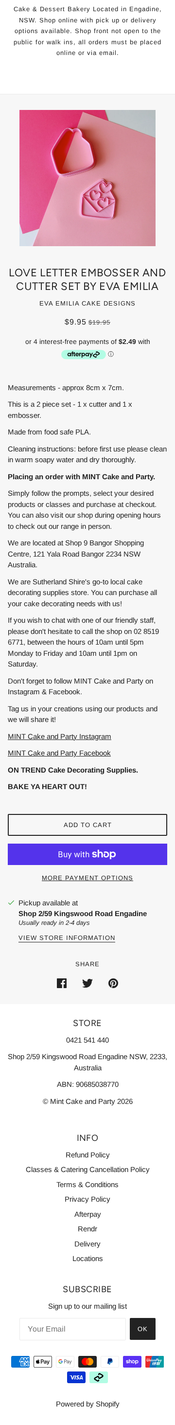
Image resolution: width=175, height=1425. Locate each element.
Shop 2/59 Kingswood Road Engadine (82, 913)
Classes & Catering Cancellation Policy (88, 1169)
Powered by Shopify (88, 1404)
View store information (66, 938)
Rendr (87, 1229)
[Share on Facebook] (61, 983)
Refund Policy (88, 1155)
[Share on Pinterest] (113, 983)
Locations (87, 1258)
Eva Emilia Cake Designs (87, 303)
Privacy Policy (87, 1199)
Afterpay (87, 1214)
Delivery (87, 1244)
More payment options (87, 878)
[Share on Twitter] (87, 983)
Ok (143, 1329)
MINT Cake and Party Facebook (59, 753)
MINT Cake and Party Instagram (59, 736)
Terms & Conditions (87, 1184)
